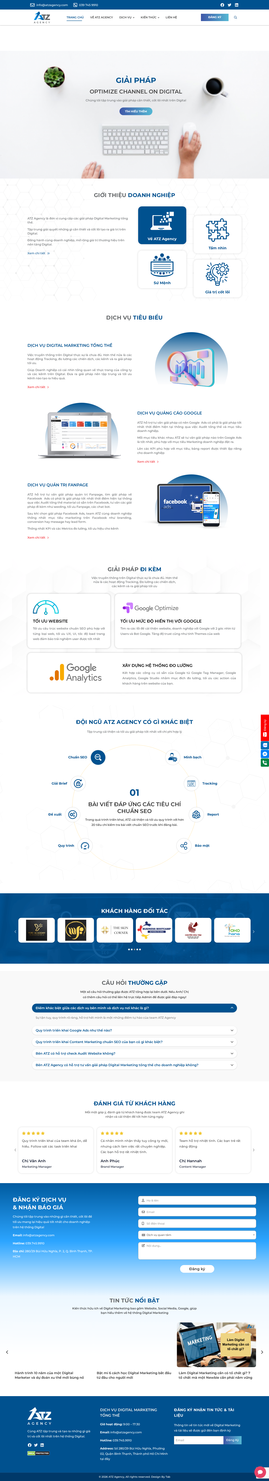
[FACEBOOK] (222, 5)
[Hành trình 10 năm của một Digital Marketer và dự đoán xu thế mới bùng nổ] (52, 1344)
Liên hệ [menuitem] (171, 17)
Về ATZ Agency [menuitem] (101, 17)
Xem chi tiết (36, 253)
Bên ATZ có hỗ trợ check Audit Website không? (75, 1053)
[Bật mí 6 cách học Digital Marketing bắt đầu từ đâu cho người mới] (134, 1344)
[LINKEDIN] (236, 5)
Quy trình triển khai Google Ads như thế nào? (74, 1030)
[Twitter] (36, 1445)
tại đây (105, 1459)
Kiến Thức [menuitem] (148, 17)
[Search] (235, 17)
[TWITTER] (229, 5)
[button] (15, 931)
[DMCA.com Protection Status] (38, 1453)
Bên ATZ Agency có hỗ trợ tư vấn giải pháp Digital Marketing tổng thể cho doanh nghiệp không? (117, 1065)
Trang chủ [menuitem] (75, 17)
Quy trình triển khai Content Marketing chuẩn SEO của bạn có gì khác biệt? (99, 1042)
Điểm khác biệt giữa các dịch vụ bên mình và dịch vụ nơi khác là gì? (92, 1008)
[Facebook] (29, 1445)
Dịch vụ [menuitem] (125, 17)
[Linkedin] (42, 1445)
